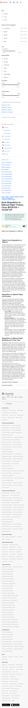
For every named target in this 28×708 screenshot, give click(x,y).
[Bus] (17, 2)
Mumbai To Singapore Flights (18, 504)
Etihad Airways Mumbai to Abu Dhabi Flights (10, 619)
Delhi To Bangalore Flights (16, 430)
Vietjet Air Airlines (12, 558)
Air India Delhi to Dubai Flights (7, 590)
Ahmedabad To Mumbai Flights (7, 451)
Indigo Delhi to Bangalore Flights (8, 571)
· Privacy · (12, 401)
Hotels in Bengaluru (19, 664)
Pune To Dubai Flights (6, 502)
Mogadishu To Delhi (5, 105)
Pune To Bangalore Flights (7, 449)
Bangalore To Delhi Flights (15, 427)
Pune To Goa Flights (15, 463)
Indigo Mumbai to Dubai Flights (7, 569)
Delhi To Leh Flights (5, 487)
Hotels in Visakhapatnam (15, 695)
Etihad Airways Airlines (14, 544)
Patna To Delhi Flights (6, 463)
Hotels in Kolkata (5, 674)
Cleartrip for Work (20, 415)
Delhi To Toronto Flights (17, 512)
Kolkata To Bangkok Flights (17, 514)
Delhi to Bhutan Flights (6, 531)
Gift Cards (4, 398)
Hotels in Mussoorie (15, 688)
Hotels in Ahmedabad (15, 678)
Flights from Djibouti (5, 164)
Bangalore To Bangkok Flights (7, 519)
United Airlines (18, 551)
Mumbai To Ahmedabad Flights (7, 480)
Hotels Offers (10, 656)
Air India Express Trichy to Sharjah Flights (9, 600)
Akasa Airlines (19, 536)
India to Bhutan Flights (6, 185)
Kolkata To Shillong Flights (19, 646)
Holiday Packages (18, 417)
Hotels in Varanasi (5, 681)
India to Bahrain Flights (6, 190)
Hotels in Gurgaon (13, 683)
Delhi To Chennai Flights (6, 461)
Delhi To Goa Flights (5, 427)
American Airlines (12, 549)
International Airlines (5, 412)
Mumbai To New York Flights (18, 528)
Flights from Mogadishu (6, 162)
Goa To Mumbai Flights (18, 454)
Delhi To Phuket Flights (16, 516)
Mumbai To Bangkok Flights (7, 504)
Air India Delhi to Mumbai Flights (8, 578)
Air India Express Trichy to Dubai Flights (9, 597)
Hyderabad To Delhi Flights (18, 437)
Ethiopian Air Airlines (19, 556)
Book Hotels (4, 417)
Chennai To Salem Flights (18, 644)
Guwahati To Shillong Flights (7, 651)
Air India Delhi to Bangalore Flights (8, 593)
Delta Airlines (4, 556)
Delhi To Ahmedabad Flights (17, 444)
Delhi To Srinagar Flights (15, 439)
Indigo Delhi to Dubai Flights (18, 566)
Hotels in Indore (21, 683)
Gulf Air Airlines (11, 551)
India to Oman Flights (6, 192)
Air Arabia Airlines (5, 544)
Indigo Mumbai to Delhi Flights (7, 576)
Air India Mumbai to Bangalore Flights (8, 583)
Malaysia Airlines (5, 547)
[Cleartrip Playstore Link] (6, 705)
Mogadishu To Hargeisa (6, 109)
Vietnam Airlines (5, 558)
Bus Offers (16, 656)
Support (15, 397)
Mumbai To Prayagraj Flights (7, 632)
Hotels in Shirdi (12, 674)
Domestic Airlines (14, 412)
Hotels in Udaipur (19, 686)
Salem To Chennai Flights (17, 641)
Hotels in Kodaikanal (6, 678)
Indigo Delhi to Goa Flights (7, 566)
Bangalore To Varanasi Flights (18, 470)
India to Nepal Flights (6, 188)
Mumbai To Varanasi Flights (18, 458)
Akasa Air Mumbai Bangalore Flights (8, 607)
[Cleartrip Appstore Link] (15, 705)
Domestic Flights (20, 410)
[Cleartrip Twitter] (9, 403)
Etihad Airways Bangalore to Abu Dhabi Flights (10, 626)
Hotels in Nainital (11, 700)
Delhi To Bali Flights (5, 495)
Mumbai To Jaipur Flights (17, 482)
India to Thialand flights (6, 181)
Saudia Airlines (20, 554)
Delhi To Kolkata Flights (17, 446)
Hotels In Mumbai (11, 664)
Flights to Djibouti (5, 169)
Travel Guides (4, 419)
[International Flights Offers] (20, 2)
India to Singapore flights (6, 174)
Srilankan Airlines (5, 554)
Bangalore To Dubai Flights (19, 507)
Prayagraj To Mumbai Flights (7, 636)
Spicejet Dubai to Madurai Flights (8, 609)
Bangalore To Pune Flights (7, 470)
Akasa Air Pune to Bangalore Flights (8, 605)
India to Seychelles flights (7, 178)
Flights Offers (4, 656)
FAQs (12, 397)
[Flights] (10, 2)
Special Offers (4, 659)
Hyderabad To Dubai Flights (7, 512)
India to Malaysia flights (6, 176)
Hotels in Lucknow (5, 683)
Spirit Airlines (10, 561)
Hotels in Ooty (15, 671)
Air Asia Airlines (19, 549)
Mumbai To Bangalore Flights (7, 434)
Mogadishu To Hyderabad (7, 112)
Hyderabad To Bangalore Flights (8, 475)
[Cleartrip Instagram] (8, 403)
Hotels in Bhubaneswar (6, 698)
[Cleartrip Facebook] (6, 403)
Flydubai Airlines (20, 558)
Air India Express (13, 536)
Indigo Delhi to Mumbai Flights (7, 574)
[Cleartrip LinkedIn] (11, 403)
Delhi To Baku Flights (6, 526)
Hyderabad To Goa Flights (6, 456)
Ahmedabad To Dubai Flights (7, 507)
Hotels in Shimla (5, 669)
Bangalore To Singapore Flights (7, 521)
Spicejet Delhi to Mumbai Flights (8, 614)
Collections (20, 397)
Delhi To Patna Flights (16, 461)
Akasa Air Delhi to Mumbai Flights (8, 602)
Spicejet (3, 539)
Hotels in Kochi (11, 686)
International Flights (12, 410)
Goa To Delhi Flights (17, 473)
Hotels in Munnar (12, 676)
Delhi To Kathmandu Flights (7, 500)
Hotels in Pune (11, 669)
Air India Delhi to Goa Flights (7, 588)
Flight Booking (4, 410)
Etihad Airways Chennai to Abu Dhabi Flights (10, 624)
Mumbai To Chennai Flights (7, 482)
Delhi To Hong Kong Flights (16, 526)
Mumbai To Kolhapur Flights (7, 644)
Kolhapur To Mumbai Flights (7, 648)
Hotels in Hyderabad (19, 669)
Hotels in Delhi (19, 674)
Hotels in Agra (4, 700)
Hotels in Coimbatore (6, 695)
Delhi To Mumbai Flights (16, 425)
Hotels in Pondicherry (13, 690)
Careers (8, 397)
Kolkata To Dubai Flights (17, 524)
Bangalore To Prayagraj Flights (7, 634)
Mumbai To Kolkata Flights (7, 458)
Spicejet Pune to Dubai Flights (7, 612)
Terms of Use (21, 401)
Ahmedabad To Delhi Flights (7, 437)
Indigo (3, 536)
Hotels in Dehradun (13, 693)
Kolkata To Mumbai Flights (19, 477)
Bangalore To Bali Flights (6, 514)
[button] (2, 226)
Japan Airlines (4, 561)
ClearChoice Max (5, 415)
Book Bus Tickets (11, 417)
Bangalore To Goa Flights (6, 442)
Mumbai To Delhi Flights (6, 425)
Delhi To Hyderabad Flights (7, 446)
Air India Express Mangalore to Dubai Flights (10, 595)
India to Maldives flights (6, 171)
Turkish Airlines (5, 551)
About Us (3, 397)
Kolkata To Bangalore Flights (18, 456)
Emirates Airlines (11, 556)
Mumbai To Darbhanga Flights (7, 639)
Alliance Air (8, 539)
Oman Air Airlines (13, 554)
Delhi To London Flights (14, 495)
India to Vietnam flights (6, 183)
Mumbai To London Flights (7, 497)
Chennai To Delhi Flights (16, 442)
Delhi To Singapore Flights (18, 500)
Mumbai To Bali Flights (15, 502)
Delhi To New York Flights (6, 528)
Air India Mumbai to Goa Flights (7, 585)
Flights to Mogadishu (6, 167)
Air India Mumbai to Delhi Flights (8, 581)
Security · (16, 401)
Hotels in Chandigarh (13, 681)
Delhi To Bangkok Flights (17, 497)
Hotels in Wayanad (15, 698)
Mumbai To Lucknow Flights (7, 485)
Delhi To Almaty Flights (6, 516)
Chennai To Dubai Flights (6, 509)
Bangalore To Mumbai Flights (16, 432)
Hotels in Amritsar (5, 693)
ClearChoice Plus (13, 415)
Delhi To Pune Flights (6, 439)
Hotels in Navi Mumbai (6, 688)
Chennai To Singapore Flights (17, 509)
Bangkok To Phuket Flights (7, 524)
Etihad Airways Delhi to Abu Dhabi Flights (9, 621)
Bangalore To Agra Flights (18, 648)
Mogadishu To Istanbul (6, 107)
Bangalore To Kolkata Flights (7, 454)
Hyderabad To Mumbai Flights (7, 477)
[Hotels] (14, 2)
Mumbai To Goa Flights (6, 430)
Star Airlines (19, 547)
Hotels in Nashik (5, 690)
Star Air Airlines (5, 549)
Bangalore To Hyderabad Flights (8, 468)
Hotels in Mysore (5, 676)
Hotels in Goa (4, 664)
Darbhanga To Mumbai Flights (7, 646)
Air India (7, 536)
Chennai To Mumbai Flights (7, 473)
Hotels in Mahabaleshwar (6, 671)
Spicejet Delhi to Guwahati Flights (8, 617)
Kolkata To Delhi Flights (6, 444)
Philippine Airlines (13, 547)
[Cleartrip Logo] (4, 2)
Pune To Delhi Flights (6, 432)
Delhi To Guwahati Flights (18, 485)
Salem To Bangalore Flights (7, 641)
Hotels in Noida (5, 686)
